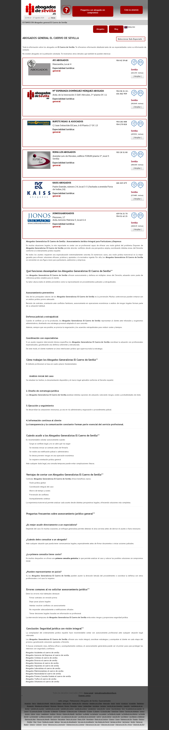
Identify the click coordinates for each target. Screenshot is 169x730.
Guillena (52, 714)
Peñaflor (29, 722)
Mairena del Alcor (30, 719)
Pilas (34, 722)
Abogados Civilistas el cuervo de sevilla (41, 658)
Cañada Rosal (87, 706)
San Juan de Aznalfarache (86, 722)
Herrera (59, 714)
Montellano (89, 719)
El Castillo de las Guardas (134, 709)
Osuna (117, 719)
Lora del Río (116, 717)
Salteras (57, 722)
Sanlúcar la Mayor (115, 722)
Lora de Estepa (106, 717)
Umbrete (39, 725)
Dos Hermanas (116, 709)
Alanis (34, 703)
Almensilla (106, 703)
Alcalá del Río (67, 703)
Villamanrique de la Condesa (75, 725)
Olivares (111, 719)
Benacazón (30, 706)
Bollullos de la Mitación (42, 706)
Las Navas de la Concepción (86, 717)
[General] (38, 67)
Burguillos (73, 706)
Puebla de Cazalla (47, 722)
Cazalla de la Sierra (81, 709)
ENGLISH (131, 27)
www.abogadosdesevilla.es (105, 693)
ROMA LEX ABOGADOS (64, 152)
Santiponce (126, 722)
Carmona (103, 706)
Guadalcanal (45, 714)
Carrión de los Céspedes (114, 706)
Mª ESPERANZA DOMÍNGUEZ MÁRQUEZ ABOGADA (78, 90)
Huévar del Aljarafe (68, 714)
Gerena (27, 714)
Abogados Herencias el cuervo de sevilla (42, 663)
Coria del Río (101, 709)
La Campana (94, 714)
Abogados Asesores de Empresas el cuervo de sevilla (47, 655)
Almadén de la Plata (96, 703)
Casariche (127, 706)
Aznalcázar (124, 703)
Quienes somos (84, 695)
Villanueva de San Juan (92, 725)
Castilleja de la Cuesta (52, 709)
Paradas (135, 719)
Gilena (33, 714)
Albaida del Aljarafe (43, 703)
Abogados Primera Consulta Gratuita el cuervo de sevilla (48, 676)
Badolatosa (140, 703)
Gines (38, 714)
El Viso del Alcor (105, 711)
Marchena (54, 719)
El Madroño (54, 711)
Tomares (32, 725)
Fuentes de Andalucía (132, 711)
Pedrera (141, 719)
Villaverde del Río (138, 725)
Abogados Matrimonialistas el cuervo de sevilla (44, 671)
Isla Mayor (79, 714)
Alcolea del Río (76, 703)
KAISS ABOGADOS (62, 182)
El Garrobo (46, 711)
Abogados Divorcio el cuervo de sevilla (41, 660)
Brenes (67, 706)
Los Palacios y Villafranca (136, 717)
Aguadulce (28, 703)
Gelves (142, 711)
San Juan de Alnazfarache (69, 722)
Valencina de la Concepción (56, 725)
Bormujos (53, 706)
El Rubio (89, 711)
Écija (123, 709)
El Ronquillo (82, 711)
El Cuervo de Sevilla (36, 711)
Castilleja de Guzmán (37, 709)
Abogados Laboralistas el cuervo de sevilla (43, 668)
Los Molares (124, 717)
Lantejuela (56, 717)
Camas (80, 706)
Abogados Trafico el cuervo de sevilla (41, 679)
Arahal (113, 703)
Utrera (45, 725)
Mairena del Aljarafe (43, 719)
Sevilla (133, 722)
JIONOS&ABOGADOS (63, 213)
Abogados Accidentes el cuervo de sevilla (42, 652)
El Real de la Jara (72, 711)
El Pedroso (62, 711)
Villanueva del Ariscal (107, 725)
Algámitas (85, 703)
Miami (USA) (81, 719)
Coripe (108, 709)
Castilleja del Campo (67, 709)
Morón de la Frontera (101, 719)
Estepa (121, 711)
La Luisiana (102, 714)
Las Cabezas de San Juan (69, 717)
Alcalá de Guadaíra (56, 703)
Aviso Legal (88, 693)
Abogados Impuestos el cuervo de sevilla (42, 666)
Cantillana (96, 706)
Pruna (39, 722)
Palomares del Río (126, 719)
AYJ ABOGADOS (61, 60)
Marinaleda (61, 719)
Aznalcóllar (132, 703)
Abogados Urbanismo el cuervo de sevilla (42, 681)
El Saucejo (96, 711)
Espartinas (115, 711)
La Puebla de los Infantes (129, 714)
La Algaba (86, 714)
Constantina (92, 709)
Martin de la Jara (71, 719)
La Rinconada (34, 717)
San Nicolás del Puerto (102, 722)
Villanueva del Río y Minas (123, 725)
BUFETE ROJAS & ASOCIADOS (68, 121)
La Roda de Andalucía (45, 717)
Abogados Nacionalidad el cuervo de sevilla (43, 673)
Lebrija (99, 717)
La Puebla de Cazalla (113, 714)
